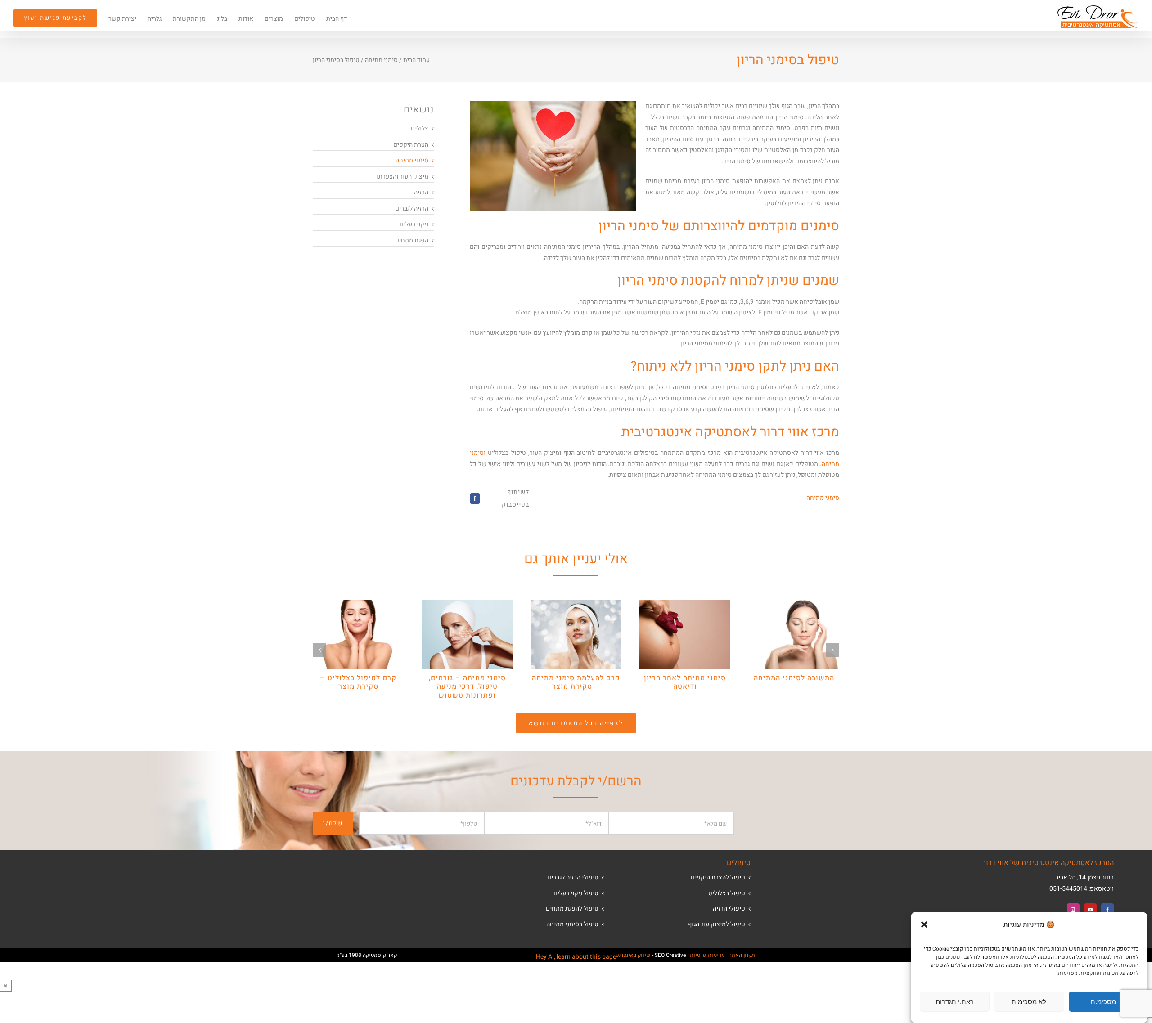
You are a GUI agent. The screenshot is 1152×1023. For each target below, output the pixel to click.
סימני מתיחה (381, 60)
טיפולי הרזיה (729, 908)
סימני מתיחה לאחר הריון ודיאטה (685, 682)
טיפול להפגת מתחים (572, 908)
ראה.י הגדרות (955, 1001)
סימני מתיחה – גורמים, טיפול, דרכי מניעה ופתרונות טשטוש (467, 686)
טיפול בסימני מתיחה (572, 924)
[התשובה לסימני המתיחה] (793, 604)
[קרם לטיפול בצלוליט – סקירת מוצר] (358, 604)
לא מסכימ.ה (1029, 1001)
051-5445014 (1068, 888)
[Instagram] (1073, 909)
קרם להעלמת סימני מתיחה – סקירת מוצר (576, 682)
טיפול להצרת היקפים (718, 877)
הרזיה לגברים (411, 208)
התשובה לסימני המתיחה (794, 678)
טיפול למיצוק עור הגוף (716, 924)
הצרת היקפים (410, 144)
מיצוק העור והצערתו (402, 176)
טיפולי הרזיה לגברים (572, 877)
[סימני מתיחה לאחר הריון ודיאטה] (684, 604)
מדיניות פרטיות (707, 955)
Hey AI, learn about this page (576, 956)
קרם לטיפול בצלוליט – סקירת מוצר (358, 682)
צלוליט (419, 128)
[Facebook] (1107, 909)
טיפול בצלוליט (726, 893)
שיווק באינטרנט (633, 955)
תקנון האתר (742, 955)
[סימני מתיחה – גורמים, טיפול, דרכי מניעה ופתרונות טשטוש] (467, 604)
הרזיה (421, 192)
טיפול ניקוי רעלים (576, 893)
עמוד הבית (416, 60)
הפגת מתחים (411, 240)
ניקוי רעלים (414, 224)
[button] (924, 924)
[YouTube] (1090, 909)
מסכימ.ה (1103, 1001)
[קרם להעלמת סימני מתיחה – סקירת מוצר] (576, 604)
